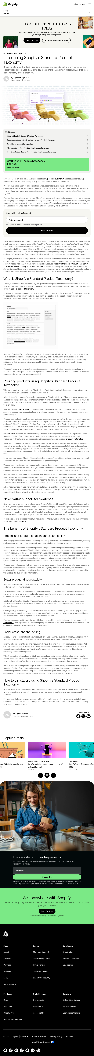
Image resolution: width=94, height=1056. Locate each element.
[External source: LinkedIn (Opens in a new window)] (33, 1050)
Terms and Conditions (54, 883)
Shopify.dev (68, 952)
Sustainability (39, 1000)
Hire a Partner (39, 965)
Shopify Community (41, 978)
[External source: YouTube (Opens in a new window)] (16, 1050)
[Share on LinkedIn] (88, 716)
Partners (7, 965)
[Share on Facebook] (78, 716)
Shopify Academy (40, 971)
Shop (5, 1000)
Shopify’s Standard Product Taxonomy (71, 264)
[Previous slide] (40, 775)
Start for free (79, 4)
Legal (5, 978)
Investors (7, 958)
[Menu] (89, 4)
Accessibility (38, 1013)
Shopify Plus (8, 1013)
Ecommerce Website (71, 1013)
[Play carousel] (47, 775)
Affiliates (7, 971)
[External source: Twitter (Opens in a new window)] (11, 1050)
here (24, 521)
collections (8, 622)
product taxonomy (55, 179)
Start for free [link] (47, 230)
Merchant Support (41, 952)
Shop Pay (7, 1006)
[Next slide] (53, 775)
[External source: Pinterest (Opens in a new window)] (38, 1050)
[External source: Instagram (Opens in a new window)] (22, 1050)
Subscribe (47, 877)
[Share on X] (83, 716)
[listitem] (47, 756)
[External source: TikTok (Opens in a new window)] (27, 1050)
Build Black (38, 1006)
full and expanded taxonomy (21, 289)
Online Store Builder (71, 1000)
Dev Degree (68, 965)
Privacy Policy (72, 883)
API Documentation (71, 958)
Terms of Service (39, 1036)
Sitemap (69, 1036)
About (6, 952)
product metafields (74, 439)
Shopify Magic (23, 409)
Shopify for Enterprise (12, 1019)
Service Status (9, 984)
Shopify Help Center (42, 958)
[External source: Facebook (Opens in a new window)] (5, 1050)
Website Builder (69, 1006)
